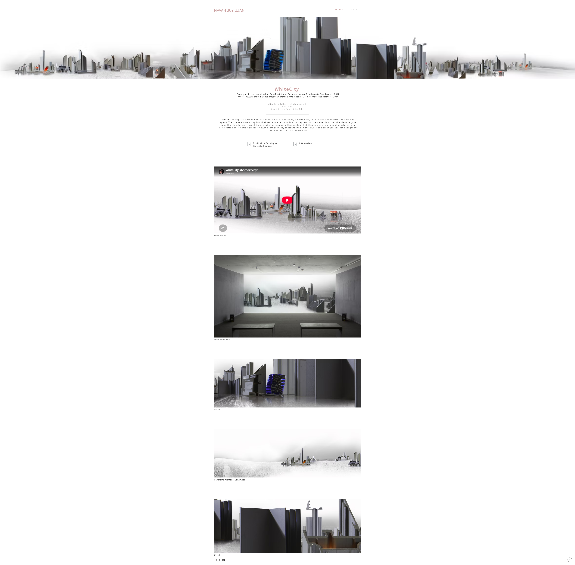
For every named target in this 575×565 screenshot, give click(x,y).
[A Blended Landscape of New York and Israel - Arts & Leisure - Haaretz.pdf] (295, 145)
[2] (223, 560)
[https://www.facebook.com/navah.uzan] (219, 560)
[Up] (570, 560)
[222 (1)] (215, 560)
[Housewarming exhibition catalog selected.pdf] (249, 145)
